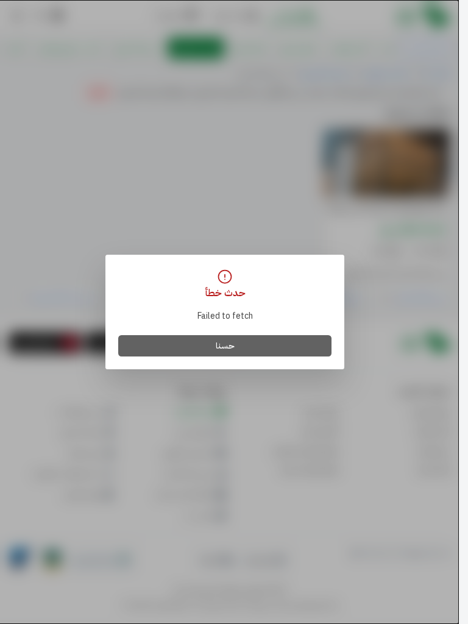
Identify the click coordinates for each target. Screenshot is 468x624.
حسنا (225, 345)
